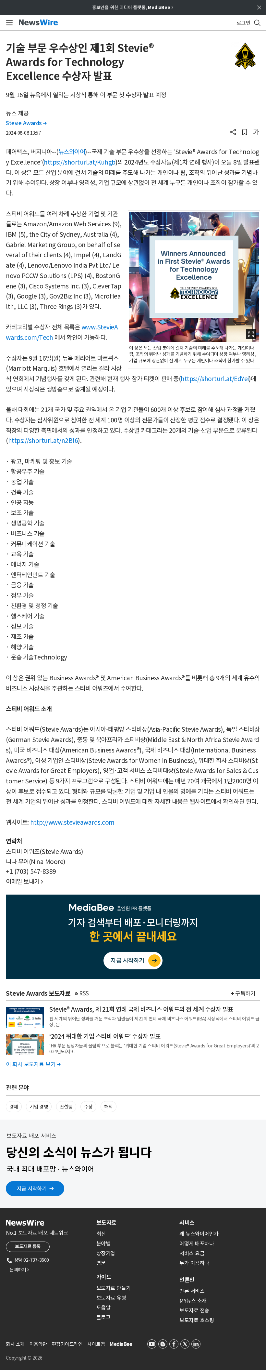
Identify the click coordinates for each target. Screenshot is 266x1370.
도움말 (103, 1307)
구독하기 (245, 993)
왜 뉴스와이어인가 (199, 1233)
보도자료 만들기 (113, 1288)
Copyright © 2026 (24, 1358)
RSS (84, 993)
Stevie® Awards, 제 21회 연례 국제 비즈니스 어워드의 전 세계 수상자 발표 (141, 1009)
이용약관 (38, 1344)
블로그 (103, 1317)
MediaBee (121, 1344)
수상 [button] (88, 1107)
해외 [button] (108, 1107)
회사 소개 (15, 1344)
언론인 (187, 1280)
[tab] (135, 1222)
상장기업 (105, 1253)
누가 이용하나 (194, 1263)
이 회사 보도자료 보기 (33, 1064)
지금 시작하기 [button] (32, 1188)
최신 (101, 1233)
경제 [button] (13, 1107)
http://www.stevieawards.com (72, 822)
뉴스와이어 (71, 152)
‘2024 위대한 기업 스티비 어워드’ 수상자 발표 (104, 1036)
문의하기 (19, 1270)
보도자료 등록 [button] (28, 1246)
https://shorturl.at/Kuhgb (79, 162)
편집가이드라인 (67, 1344)
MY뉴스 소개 (193, 1300)
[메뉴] (8, 23)
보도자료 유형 (111, 1298)
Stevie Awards (26, 123)
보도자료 (106, 1222)
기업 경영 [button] (39, 1107)
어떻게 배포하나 (196, 1243)
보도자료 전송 (194, 1310)
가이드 (103, 1277)
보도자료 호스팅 (196, 1320)
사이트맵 (96, 1344)
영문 (101, 1263)
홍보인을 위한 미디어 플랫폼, (132, 7)
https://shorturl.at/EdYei (215, 379)
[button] (233, 132)
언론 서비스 (191, 1291)
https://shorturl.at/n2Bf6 (43, 441)
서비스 (187, 1222)
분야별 (103, 1243)
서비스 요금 (191, 1253)
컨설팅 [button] (66, 1107)
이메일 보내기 (24, 881)
